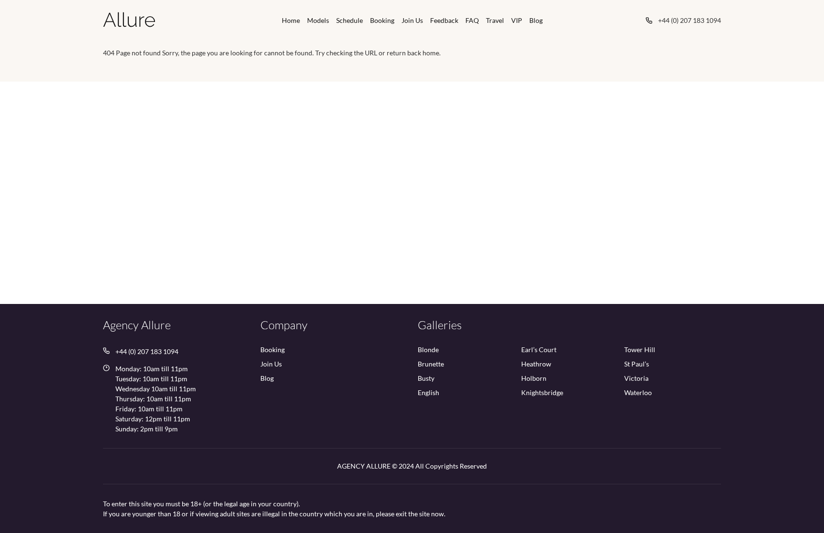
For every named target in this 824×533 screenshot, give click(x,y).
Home (291, 20)
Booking (382, 20)
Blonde (428, 350)
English (428, 393)
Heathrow (536, 364)
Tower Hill (639, 350)
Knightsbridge (542, 393)
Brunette (431, 364)
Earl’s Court (538, 350)
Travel (495, 20)
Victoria (636, 378)
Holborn (533, 378)
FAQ (472, 20)
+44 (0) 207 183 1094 (689, 20)
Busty (426, 378)
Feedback (444, 20)
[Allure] (129, 19)
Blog (536, 20)
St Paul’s (636, 364)
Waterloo (638, 393)
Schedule (349, 20)
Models (318, 20)
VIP (516, 20)
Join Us (412, 20)
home (430, 53)
